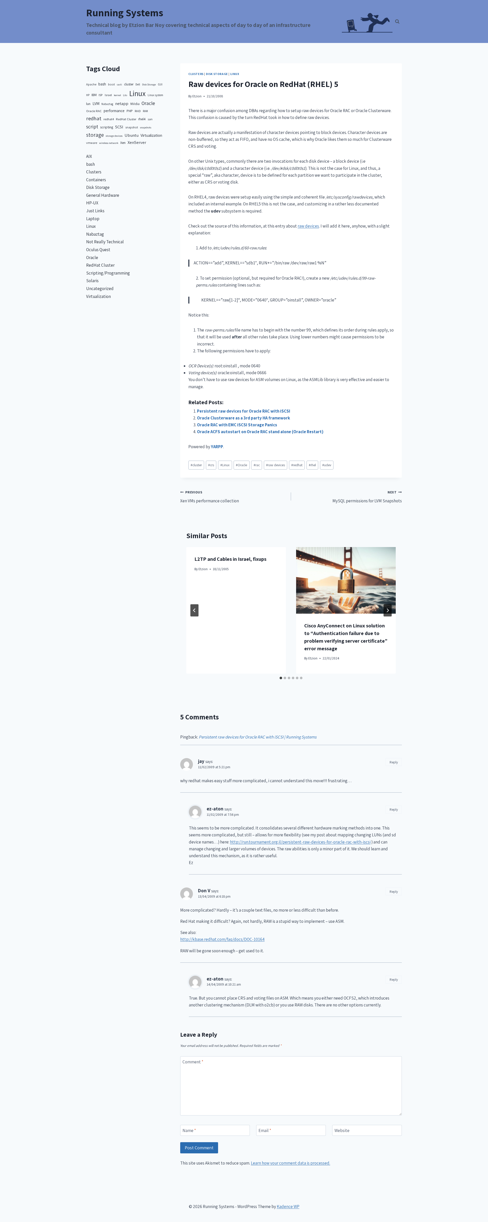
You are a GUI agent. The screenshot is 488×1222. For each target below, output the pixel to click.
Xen (123, 142)
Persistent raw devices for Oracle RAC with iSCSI (243, 411)
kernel (117, 95)
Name (189, 1130)
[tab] (281, 678)
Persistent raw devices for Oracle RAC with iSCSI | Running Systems (257, 737)
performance (114, 110)
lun (88, 103)
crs (211, 465)
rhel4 (142, 119)
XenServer (137, 142)
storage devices (114, 136)
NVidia (135, 103)
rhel (312, 465)
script (92, 126)
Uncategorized (100, 288)
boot (111, 84)
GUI (160, 84)
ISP (101, 95)
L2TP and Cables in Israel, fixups (230, 559)
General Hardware (102, 195)
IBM (94, 95)
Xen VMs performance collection (209, 497)
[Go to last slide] (194, 610)
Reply (394, 762)
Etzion (197, 96)
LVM (96, 103)
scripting (106, 127)
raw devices (308, 226)
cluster (196, 465)
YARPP (217, 446)
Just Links (95, 211)
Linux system (155, 95)
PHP (130, 111)
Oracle (241, 465)
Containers (96, 180)
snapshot (131, 127)
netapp (121, 103)
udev (326, 465)
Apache (91, 84)
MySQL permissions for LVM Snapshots (367, 497)
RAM (145, 111)
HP (87, 95)
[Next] (388, 610)
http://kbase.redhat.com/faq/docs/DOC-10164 (222, 939)
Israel (108, 95)
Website (341, 1130)
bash (102, 84)
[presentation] (346, 580)
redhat (296, 465)
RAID (138, 111)
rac (257, 465)
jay (201, 761)
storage (95, 134)
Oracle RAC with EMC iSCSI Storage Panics (237, 425)
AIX (89, 156)
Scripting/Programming (108, 273)
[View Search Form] (397, 21)
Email (264, 1130)
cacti (119, 84)
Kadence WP (288, 1206)
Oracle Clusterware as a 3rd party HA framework (243, 418)
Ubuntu (132, 135)
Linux (234, 74)
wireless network (108, 143)
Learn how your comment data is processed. (290, 1163)
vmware (91, 143)
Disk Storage (217, 74)
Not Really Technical (105, 242)
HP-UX (92, 203)
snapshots (145, 127)
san (150, 119)
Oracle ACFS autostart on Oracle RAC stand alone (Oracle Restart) (260, 431)
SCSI (119, 127)
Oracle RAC (94, 111)
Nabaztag (107, 104)
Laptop (92, 218)
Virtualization (151, 135)
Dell (137, 84)
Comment (192, 1062)
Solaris (92, 280)
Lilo (125, 95)
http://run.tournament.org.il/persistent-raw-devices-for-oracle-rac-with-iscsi (300, 842)
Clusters (196, 74)
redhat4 (108, 119)
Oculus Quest (98, 249)
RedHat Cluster (126, 119)
